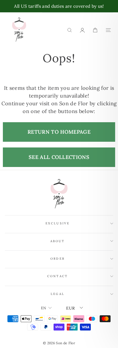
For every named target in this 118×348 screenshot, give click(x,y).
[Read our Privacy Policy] (104, 235)
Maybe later (60, 211)
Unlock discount (60, 194)
